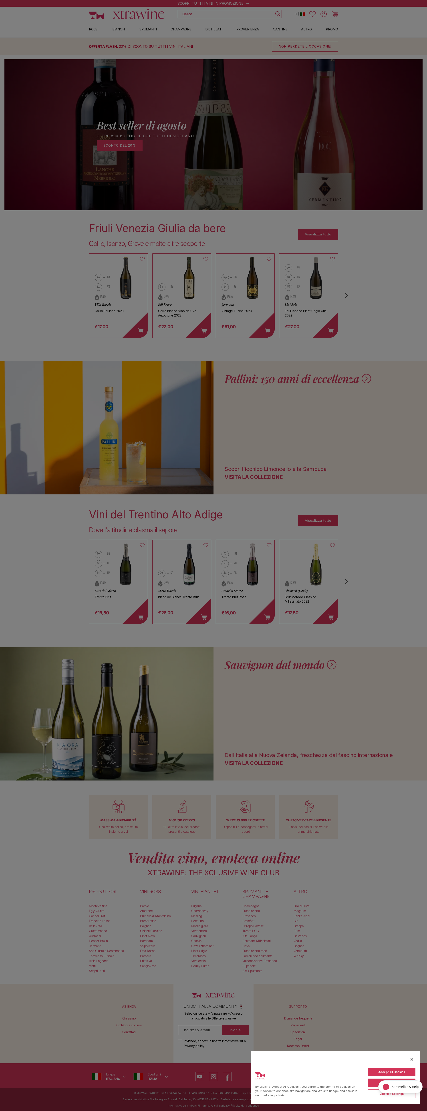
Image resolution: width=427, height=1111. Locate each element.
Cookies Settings (392, 1093)
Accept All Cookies (391, 1072)
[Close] (412, 1059)
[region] (335, 1077)
